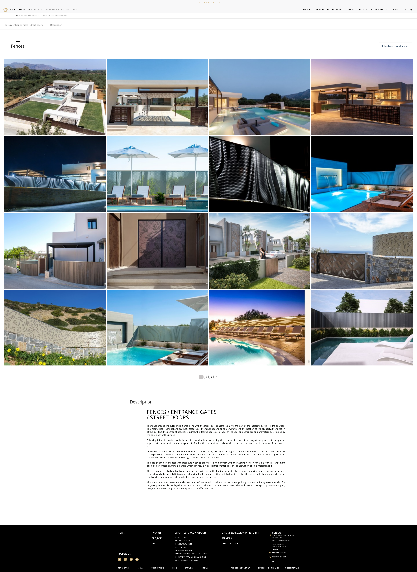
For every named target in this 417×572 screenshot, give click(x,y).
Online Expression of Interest (395, 46)
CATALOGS (189, 568)
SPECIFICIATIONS (157, 568)
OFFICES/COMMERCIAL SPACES (187, 560)
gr (405, 10)
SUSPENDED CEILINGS (184, 550)
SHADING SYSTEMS (182, 541)
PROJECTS (362, 9)
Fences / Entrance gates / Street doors (55, 15)
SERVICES (349, 9)
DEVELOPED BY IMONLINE (268, 568)
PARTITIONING (181, 547)
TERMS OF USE (123, 568)
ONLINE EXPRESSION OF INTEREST (240, 533)
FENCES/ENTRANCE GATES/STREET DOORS (192, 554)
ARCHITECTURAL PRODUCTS (23, 9)
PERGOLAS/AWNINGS (183, 544)
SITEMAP (205, 568)
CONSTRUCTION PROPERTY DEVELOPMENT (58, 10)
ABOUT (156, 544)
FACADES (307, 9)
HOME (121, 533)
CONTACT (395, 9)
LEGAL (140, 568)
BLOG (174, 568)
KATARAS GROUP (379, 9)
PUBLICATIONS (230, 544)
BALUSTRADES (181, 537)
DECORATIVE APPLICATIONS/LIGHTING (190, 557)
